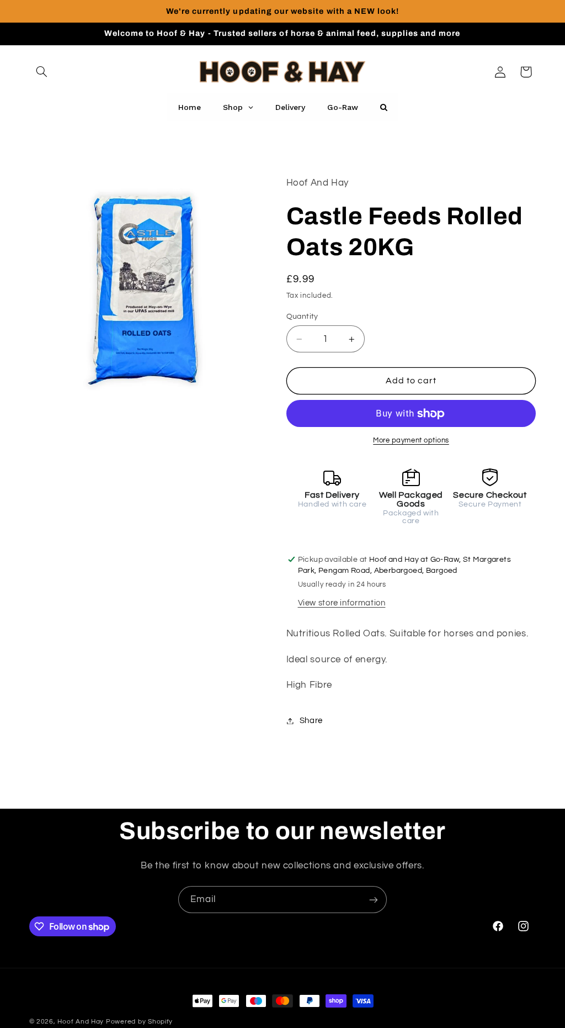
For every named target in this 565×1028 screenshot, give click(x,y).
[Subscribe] (373, 899)
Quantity (302, 316)
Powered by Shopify (139, 1022)
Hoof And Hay (80, 1022)
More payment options (411, 440)
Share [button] (311, 720)
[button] (42, 72)
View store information (342, 603)
